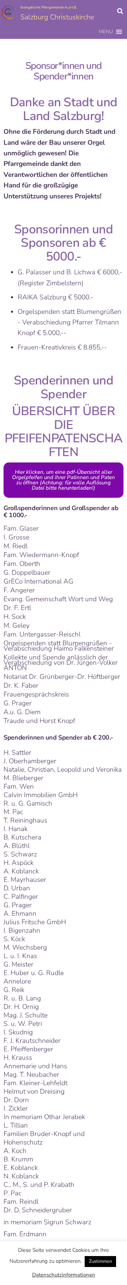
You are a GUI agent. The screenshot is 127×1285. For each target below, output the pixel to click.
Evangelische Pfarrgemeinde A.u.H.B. (48, 7)
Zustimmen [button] (100, 1261)
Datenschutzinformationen (63, 1274)
